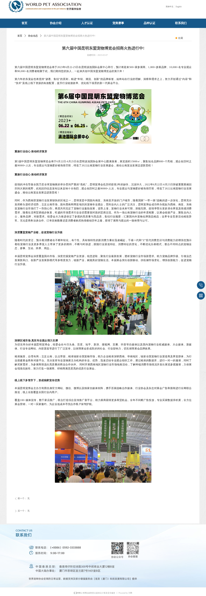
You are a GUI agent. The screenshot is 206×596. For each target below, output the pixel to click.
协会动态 (33, 35)
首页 (19, 35)
